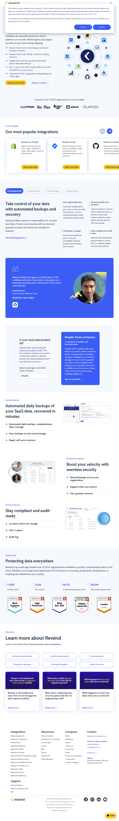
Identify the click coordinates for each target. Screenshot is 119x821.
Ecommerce (34, 191)
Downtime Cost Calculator (50, 739)
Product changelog (72, 762)
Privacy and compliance (73, 756)
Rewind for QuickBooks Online (21, 762)
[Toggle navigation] (111, 3)
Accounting (53, 191)
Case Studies (46, 742)
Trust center (69, 749)
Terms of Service (51, 802)
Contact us (69, 746)
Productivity (72, 191)
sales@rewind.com (93, 747)
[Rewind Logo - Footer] (18, 799)
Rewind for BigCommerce (20, 759)
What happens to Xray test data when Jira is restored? (95, 694)
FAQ (12, 792)
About (67, 736)
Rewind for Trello (17, 769)
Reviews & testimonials (22, 656)
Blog (43, 749)
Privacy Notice (63, 802)
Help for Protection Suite (19, 789)
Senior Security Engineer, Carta (24, 292)
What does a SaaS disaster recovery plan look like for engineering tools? (58, 695)
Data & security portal (59, 656)
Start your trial (30, 167)
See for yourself (72, 379)
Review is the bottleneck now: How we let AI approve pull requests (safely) (22, 695)
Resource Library (47, 736)
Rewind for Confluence (19, 739)
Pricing (43, 752)
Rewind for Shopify (17, 752)
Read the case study (23, 297)
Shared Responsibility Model (30, 350)
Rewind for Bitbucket (18, 746)
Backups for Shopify (30, 142)
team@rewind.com (100, 736)
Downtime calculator (22, 664)
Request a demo (39, 83)
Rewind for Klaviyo (17, 772)
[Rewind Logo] (12, 3)
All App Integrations (17, 736)
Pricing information (59, 664)
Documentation (96, 656)
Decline (102, 27)
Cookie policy (70, 759)
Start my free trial (16, 83)
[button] (109, 131)
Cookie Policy (92, 14)
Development (14, 191)
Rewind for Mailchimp (18, 776)
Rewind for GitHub (17, 749)
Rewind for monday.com (19, 766)
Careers (68, 742)
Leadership (69, 739)
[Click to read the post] (22, 680)
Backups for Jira (69, 142)
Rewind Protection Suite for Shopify (23, 756)
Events (43, 746)
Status (67, 752)
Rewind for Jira (16, 742)
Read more (13, 707)
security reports (26, 70)
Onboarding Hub (47, 759)
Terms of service (97, 664)
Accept (83, 27)
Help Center (45, 756)
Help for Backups (17, 785)
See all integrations (15, 237)
